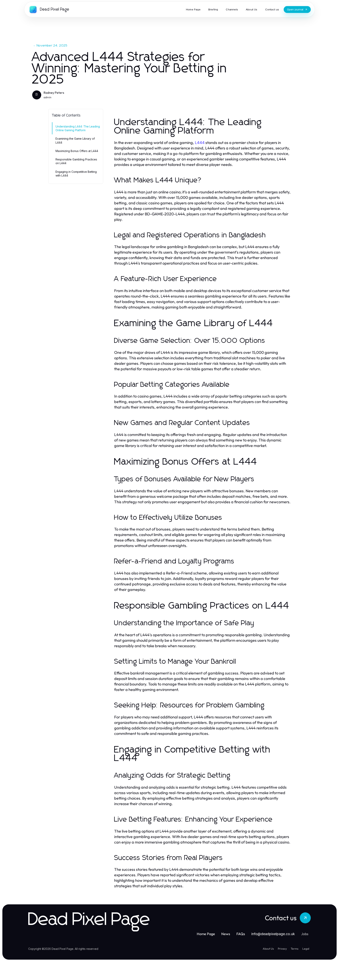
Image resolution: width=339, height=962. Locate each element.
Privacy (282, 948)
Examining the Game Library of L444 (75, 140)
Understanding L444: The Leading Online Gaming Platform (78, 128)
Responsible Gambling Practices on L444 (76, 161)
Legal (305, 948)
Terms (294, 948)
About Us (268, 948)
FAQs (240, 934)
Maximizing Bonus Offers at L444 (77, 151)
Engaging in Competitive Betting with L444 (76, 173)
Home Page (206, 934)
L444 (200, 142)
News (225, 934)
